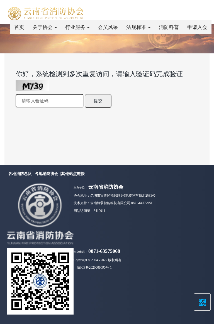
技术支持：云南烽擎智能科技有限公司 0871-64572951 (113, 203)
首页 (19, 27)
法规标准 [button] (137, 27)
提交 (98, 100)
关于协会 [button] (43, 27)
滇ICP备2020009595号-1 (94, 267)
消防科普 (169, 27)
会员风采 (108, 27)
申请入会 (197, 27)
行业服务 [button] (76, 27)
